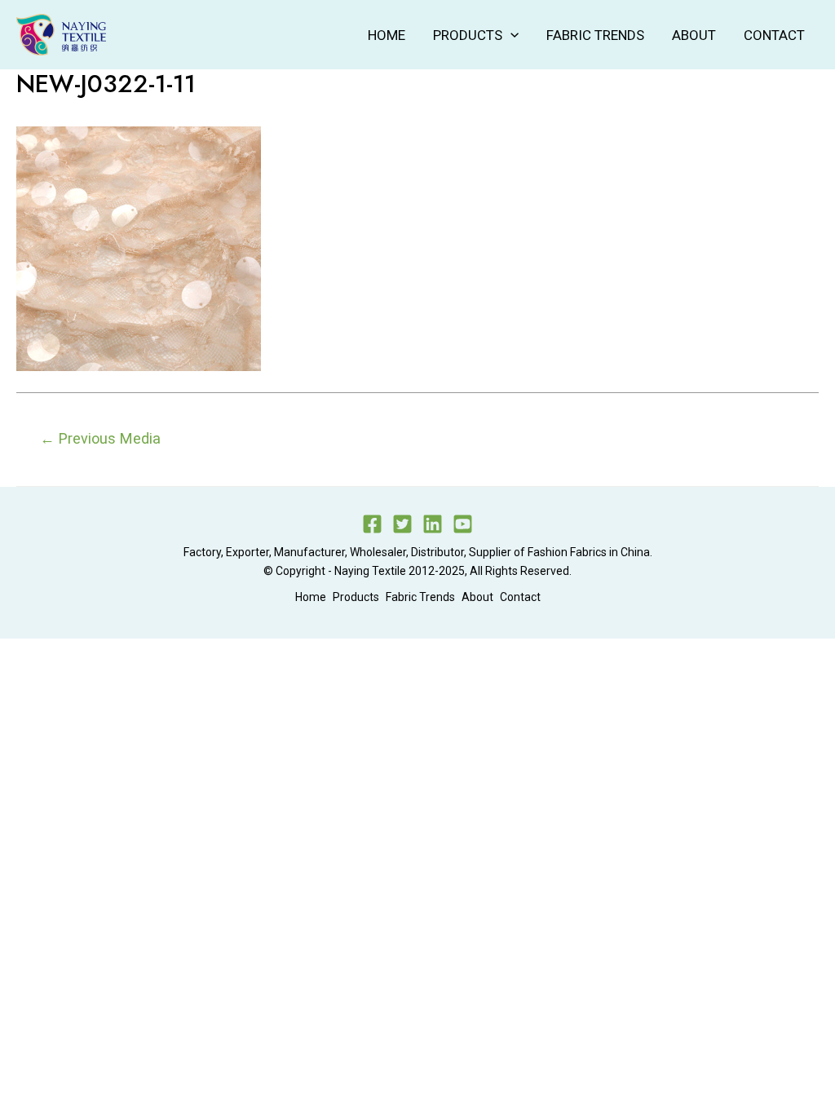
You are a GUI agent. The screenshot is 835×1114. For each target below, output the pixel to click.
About (694, 35)
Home (386, 35)
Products (467, 35)
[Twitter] (402, 524)
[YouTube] (463, 524)
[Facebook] (372, 524)
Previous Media (100, 438)
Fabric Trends (595, 35)
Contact (774, 35)
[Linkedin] (432, 524)
